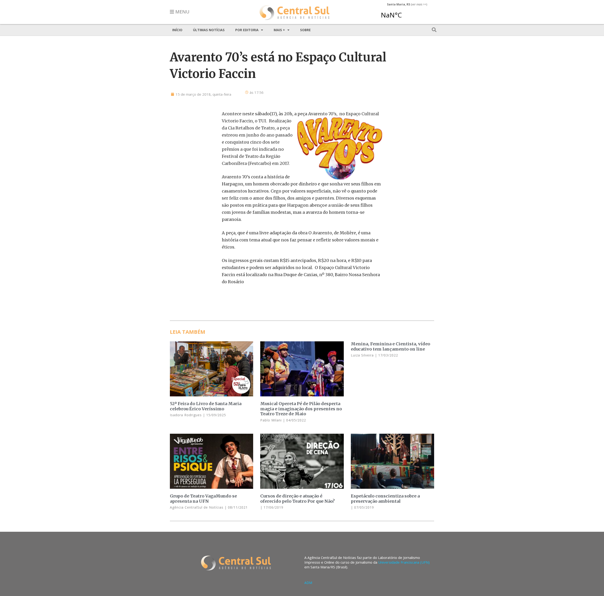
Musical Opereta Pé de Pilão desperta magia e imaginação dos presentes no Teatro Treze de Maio (301, 408)
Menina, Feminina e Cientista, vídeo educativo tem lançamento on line (390, 346)
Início (177, 30)
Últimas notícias (209, 30)
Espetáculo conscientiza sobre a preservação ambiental (385, 498)
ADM (308, 582)
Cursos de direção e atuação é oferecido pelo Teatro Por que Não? (297, 498)
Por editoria (247, 30)
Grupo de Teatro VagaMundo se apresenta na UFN (203, 498)
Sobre (305, 30)
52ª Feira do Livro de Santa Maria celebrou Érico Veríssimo (205, 406)
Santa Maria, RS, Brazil (405, 12)
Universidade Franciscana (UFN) (404, 562)
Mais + (279, 30)
